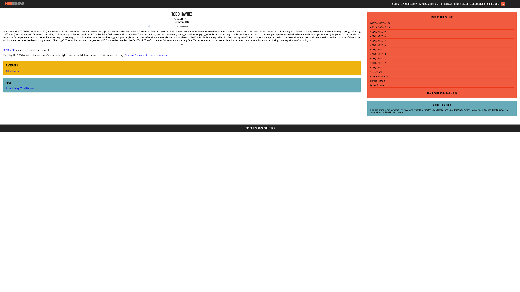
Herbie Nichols (377, 80)
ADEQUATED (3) (378, 58)
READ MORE (9, 50)
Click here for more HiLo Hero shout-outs (145, 55)
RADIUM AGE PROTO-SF (429, 3)
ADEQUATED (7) (378, 40)
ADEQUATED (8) (378, 36)
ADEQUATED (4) (378, 54)
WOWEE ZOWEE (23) (380, 22)
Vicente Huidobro (379, 76)
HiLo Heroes (12, 71)
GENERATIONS (493, 3)
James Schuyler (377, 85)
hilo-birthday (12, 88)
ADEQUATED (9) (378, 31)
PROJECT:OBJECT (461, 3)
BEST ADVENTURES (477, 3)
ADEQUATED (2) (378, 63)
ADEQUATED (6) (378, 45)
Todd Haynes (27, 88)
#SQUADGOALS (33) (380, 27)
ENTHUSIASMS (446, 3)
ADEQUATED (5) (378, 49)
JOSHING (395, 3)
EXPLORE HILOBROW (409, 3)
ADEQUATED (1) (378, 67)
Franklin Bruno (449, 92)
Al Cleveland (376, 71)
